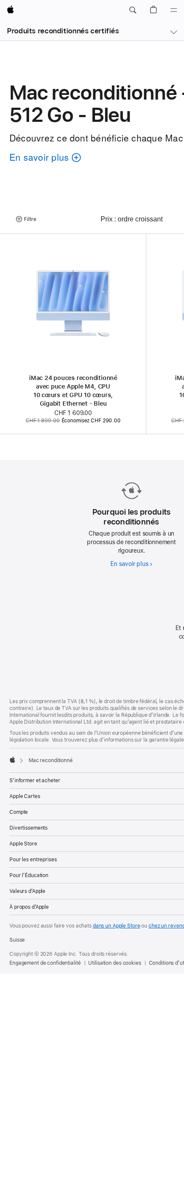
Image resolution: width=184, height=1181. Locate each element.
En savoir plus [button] (42, 158)
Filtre (30, 219)
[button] (132, 10)
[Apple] (12, 759)
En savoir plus (131, 563)
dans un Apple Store (116, 926)
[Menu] (173, 10)
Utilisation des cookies (114, 963)
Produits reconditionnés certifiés (63, 31)
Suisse (17, 940)
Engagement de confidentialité (45, 963)
